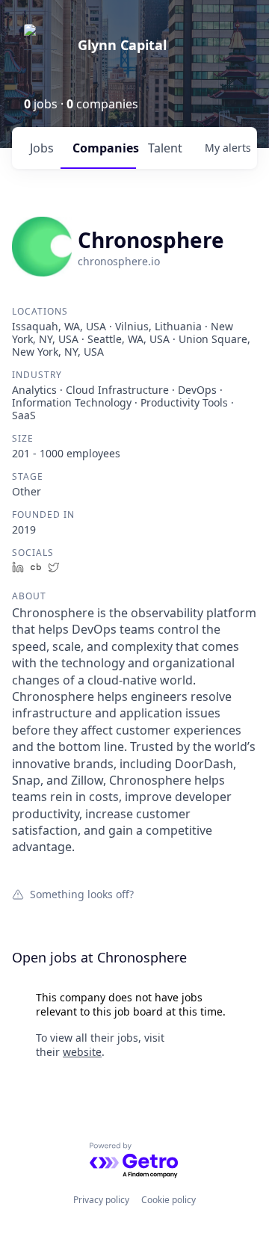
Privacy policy (101, 1199)
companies (104, 148)
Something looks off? (82, 893)
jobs (42, 148)
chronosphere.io (119, 261)
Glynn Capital (122, 45)
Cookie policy (168, 1199)
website (82, 1052)
